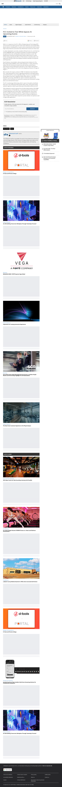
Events (26, 7)
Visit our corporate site (47, 765)
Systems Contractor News (20, 36)
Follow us (30, 40)
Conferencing (37, 24)
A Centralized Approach (49, 153)
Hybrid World (28, 24)
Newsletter (46, 7)
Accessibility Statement (8, 777)
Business (14, 7)
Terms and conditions (7, 774)
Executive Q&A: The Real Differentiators (49, 149)
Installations (20, 7)
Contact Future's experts (22, 774)
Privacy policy (33, 774)
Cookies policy (47, 774)
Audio (11, 24)
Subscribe (39, 7)
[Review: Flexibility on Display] (50, 137)
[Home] (17, 0)
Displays (45, 24)
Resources (32, 7)
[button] (58, 3)
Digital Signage (18, 24)
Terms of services (19, 115)
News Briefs (6, 128)
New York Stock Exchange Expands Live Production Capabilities (50, 158)
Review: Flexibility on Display (50, 140)
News (5, 36)
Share (6, 40)
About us (33, 777)
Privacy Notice (6, 116)
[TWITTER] (10, 135)
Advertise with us (20, 777)
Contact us (47, 777)
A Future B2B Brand (21, 779)
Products (8, 7)
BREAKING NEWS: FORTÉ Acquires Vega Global (50, 145)
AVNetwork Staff (11, 36)
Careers (5, 779)
